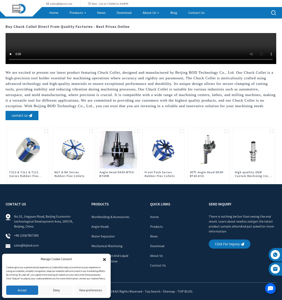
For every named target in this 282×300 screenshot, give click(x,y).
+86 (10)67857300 (26, 235)
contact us (20, 115)
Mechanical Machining (107, 246)
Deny (56, 290)
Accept (22, 290)
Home (154, 217)
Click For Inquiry (227, 244)
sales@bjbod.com (26, 245)
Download (157, 246)
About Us (156, 256)
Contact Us (158, 265)
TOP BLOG (184, 291)
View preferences (90, 290)
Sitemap (169, 291)
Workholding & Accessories (110, 217)
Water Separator (103, 236)
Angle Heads (100, 226)
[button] (104, 259)
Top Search (153, 291)
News (154, 236)
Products (156, 226)
